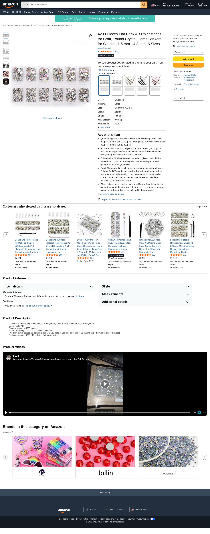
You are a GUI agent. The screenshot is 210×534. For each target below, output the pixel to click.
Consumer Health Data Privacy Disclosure (108, 519)
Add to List (179, 98)
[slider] (99, 412)
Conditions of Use (66, 519)
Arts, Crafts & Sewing (11, 25)
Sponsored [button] (7, 432)
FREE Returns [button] (105, 70)
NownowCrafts (190, 75)
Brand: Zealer (104, 48)
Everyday (115, 12)
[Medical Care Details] (54, 12)
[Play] (5, 412)
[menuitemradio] (199, 412)
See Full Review (81, 359)
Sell (73, 12)
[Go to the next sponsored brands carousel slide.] (204, 457)
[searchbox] (85, 5)
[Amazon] (10, 4)
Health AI (16, 12)
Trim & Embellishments (40, 25)
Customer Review (21, 359)
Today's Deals (31, 12)
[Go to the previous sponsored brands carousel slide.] (5, 457)
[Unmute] (204, 412)
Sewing (25, 25)
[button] (6, 12)
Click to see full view (52, 118)
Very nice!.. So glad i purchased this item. (51, 359)
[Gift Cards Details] (69, 12)
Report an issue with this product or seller (121, 199)
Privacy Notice (82, 519)
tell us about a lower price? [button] (36, 306)
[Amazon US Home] (64, 511)
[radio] (6, 35)
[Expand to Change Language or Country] (101, 510)
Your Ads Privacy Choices (138, 519)
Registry (83, 12)
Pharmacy (103, 12)
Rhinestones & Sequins (62, 25)
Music (92, 12)
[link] (27, 246)
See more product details (112, 194)
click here (79, 296)
